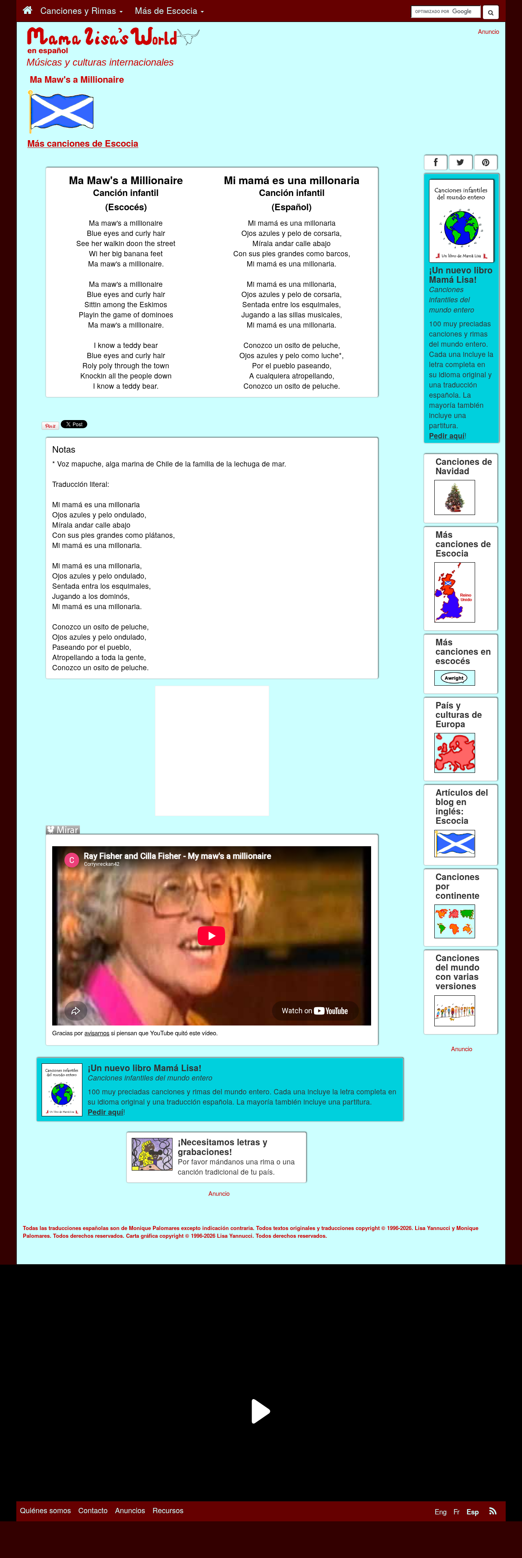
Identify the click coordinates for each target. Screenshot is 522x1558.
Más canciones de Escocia (82, 143)
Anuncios (130, 1510)
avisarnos (96, 1032)
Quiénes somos (45, 1510)
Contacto (93, 1510)
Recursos (168, 1510)
